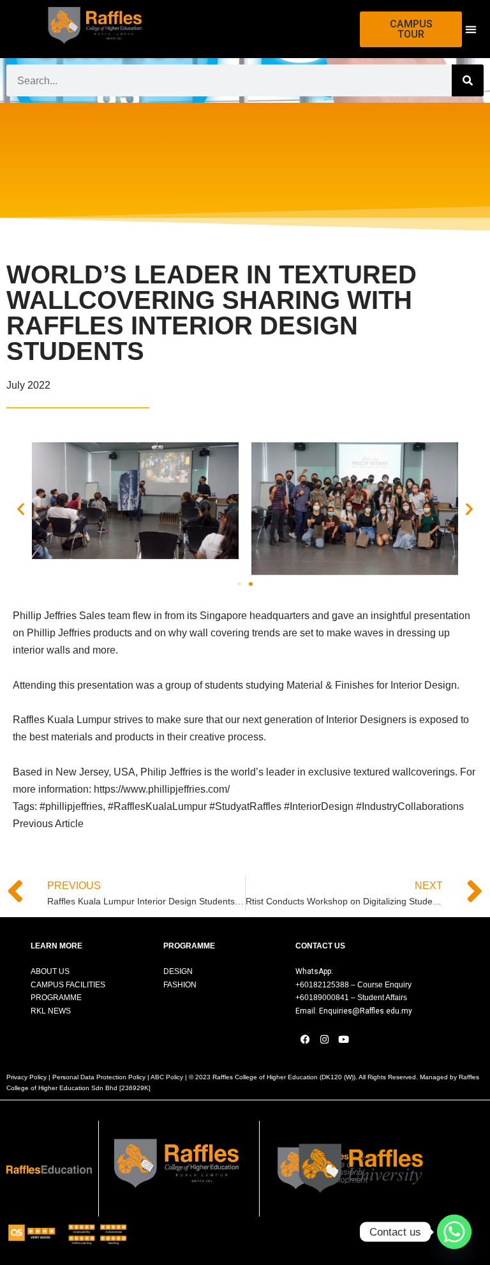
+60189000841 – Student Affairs (351, 997)
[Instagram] (324, 1039)
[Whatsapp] (454, 1232)
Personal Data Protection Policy (98, 1077)
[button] (470, 29)
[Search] (468, 80)
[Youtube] (343, 1039)
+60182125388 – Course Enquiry (353, 984)
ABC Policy (167, 1077)
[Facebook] (305, 1039)
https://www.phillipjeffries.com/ (162, 789)
